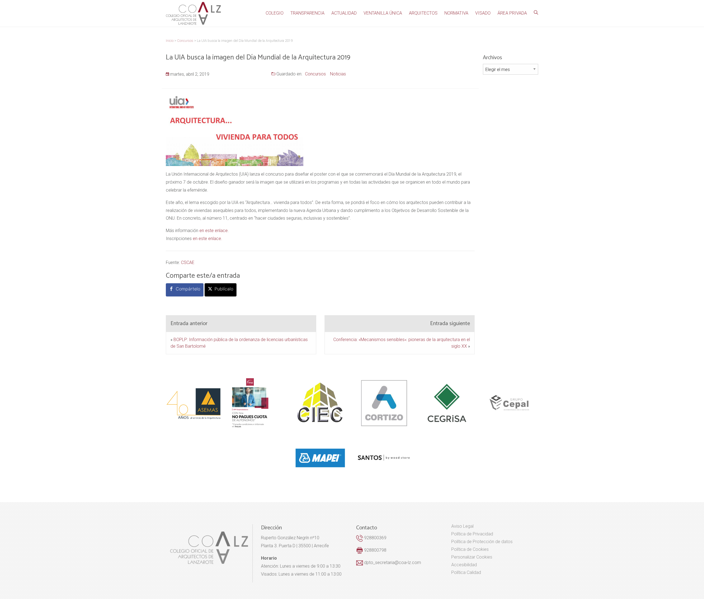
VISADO (483, 13)
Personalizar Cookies (471, 557)
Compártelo (188, 289)
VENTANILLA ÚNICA (383, 13)
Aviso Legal (462, 526)
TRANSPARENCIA (307, 13)
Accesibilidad (464, 565)
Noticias (338, 74)
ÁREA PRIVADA (512, 13)
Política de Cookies (470, 549)
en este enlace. (207, 238)
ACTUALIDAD (344, 13)
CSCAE (187, 262)
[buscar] (536, 13)
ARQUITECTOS (423, 13)
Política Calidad (466, 572)
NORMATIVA (456, 13)
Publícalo (224, 289)
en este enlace (213, 230)
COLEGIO (275, 13)
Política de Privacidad (472, 534)
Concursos (315, 74)
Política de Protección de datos (482, 542)
